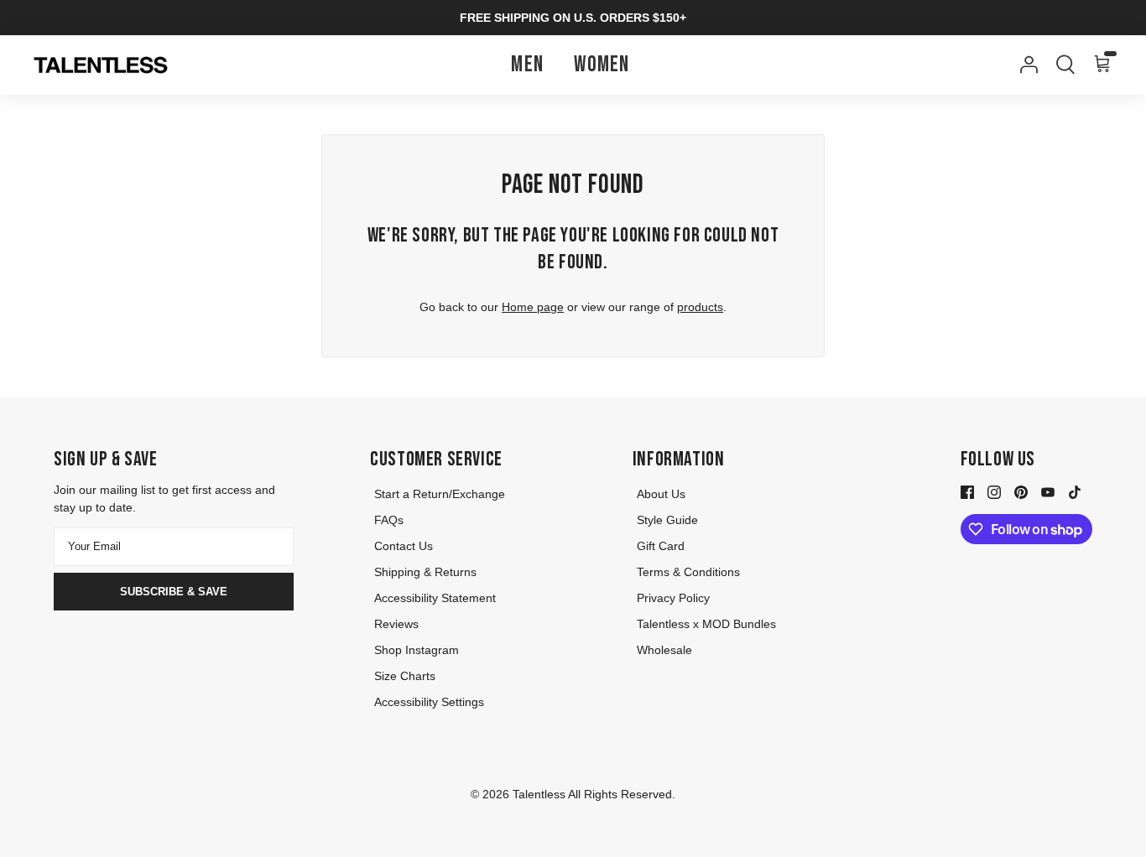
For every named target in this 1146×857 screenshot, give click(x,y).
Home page (533, 307)
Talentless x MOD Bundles (706, 624)
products (700, 307)
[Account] (1025, 65)
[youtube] (1047, 490)
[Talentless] (101, 65)
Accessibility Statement (435, 598)
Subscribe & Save (173, 591)
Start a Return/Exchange (439, 494)
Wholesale (664, 650)
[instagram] (994, 490)
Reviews (396, 624)
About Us (661, 494)
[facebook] (967, 490)
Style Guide (667, 520)
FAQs (389, 520)
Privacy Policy (673, 598)
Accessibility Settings (429, 702)
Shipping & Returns (425, 572)
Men (527, 65)
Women (602, 65)
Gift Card (661, 546)
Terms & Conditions (688, 572)
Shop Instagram (416, 650)
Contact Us (403, 546)
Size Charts (404, 676)
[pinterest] (1021, 490)
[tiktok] (1074, 490)
